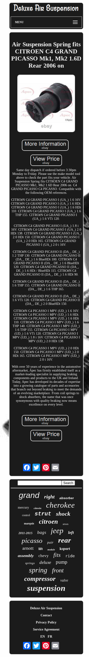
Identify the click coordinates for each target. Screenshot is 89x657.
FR (50, 636)
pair (50, 542)
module (51, 549)
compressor (40, 578)
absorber (66, 498)
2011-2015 (26, 533)
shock (63, 513)
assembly (26, 555)
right (49, 497)
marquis (29, 523)
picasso (32, 540)
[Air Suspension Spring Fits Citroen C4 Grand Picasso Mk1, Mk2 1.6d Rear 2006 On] (46, 103)
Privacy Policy (46, 622)
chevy (43, 555)
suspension (46, 588)
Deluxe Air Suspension (46, 608)
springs (30, 563)
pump (61, 562)
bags (41, 532)
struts (65, 524)
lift (40, 549)
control (26, 515)
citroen (48, 521)
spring (38, 570)
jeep (57, 530)
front (58, 570)
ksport (65, 549)
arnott (28, 548)
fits (57, 555)
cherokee (60, 505)
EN (42, 636)
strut (43, 514)
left (71, 532)
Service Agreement (46, 629)
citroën (37, 508)
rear (64, 540)
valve (64, 580)
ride (70, 555)
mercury (23, 507)
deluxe (45, 562)
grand (29, 495)
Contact (46, 615)
